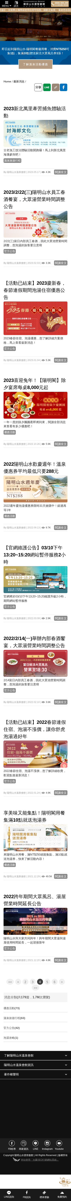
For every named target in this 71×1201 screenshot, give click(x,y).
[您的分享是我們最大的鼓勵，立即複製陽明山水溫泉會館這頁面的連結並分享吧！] (56, 87)
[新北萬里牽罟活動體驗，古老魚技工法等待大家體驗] (35, 133)
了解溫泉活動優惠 (35, 64)
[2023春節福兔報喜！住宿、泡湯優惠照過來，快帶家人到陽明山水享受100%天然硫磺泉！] (35, 318)
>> (35, 988)
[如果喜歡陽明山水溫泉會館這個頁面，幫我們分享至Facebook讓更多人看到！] (63, 87)
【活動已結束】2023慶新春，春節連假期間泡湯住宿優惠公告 (35, 290)
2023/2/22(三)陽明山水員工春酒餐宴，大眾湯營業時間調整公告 (34, 199)
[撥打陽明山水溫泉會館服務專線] (60, 3)
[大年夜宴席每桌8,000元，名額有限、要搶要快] (35, 405)
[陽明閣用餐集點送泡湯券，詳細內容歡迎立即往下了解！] (35, 837)
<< (10, 982)
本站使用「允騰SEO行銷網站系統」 (40, 1159)
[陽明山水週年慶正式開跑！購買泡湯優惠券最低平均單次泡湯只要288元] (35, 488)
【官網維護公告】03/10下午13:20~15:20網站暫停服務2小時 (35, 555)
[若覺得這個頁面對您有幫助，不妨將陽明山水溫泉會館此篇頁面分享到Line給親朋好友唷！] (47, 87)
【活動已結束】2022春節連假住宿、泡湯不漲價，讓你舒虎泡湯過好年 (35, 729)
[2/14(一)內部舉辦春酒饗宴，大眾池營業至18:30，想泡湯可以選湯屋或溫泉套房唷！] (35, 663)
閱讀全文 (61, 172)
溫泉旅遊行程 (12, 160)
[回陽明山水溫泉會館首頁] (34, 4)
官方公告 (9, 251)
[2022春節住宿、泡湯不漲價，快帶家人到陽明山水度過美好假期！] (35, 753)
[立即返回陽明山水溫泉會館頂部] (65, 1181)
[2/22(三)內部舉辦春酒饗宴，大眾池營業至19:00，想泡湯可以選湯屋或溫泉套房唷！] (35, 224)
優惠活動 (9, 432)
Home (7, 81)
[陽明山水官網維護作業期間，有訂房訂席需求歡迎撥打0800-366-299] (35, 579)
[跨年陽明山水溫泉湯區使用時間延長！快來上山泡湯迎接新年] (35, 921)
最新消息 (18, 81)
